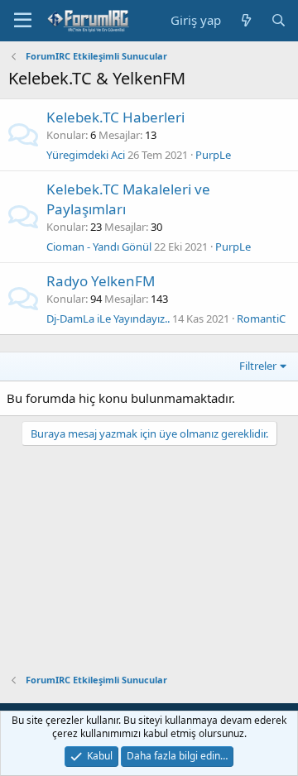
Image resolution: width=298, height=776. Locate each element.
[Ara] (278, 20)
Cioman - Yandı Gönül (98, 246)
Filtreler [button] (257, 365)
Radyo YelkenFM (100, 280)
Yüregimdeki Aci (85, 154)
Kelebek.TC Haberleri (115, 117)
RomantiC (261, 318)
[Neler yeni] (245, 20)
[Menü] (22, 20)
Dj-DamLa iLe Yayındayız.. (108, 318)
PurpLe (213, 154)
